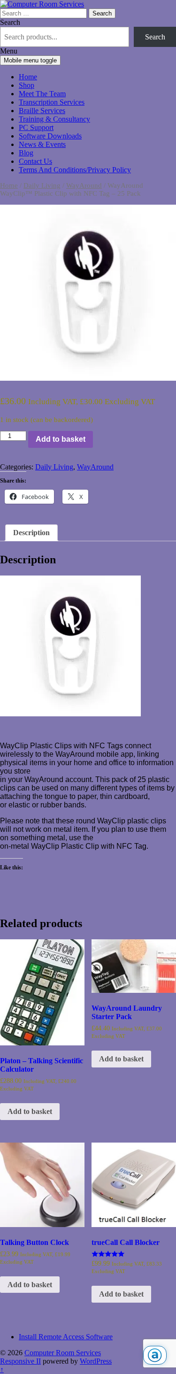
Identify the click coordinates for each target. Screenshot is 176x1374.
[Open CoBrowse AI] (155, 1355)
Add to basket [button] (30, 1111)
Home (28, 77)
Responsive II (20, 1361)
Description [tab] (31, 533)
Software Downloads (50, 136)
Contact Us (35, 161)
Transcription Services (51, 102)
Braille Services (42, 111)
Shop (26, 85)
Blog (26, 153)
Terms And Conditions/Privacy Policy (75, 170)
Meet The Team (42, 94)
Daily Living (42, 185)
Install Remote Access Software (66, 1337)
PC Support (36, 127)
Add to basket (60, 439)
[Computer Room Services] (42, 4)
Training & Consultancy (54, 119)
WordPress (96, 1361)
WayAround (84, 185)
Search (10, 22)
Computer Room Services (62, 1353)
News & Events (42, 144)
